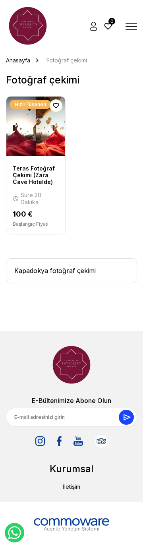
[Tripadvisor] (101, 441)
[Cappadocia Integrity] (28, 26)
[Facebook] (59, 441)
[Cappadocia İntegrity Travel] (71, 365)
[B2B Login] (94, 26)
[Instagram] (40, 441)
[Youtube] (78, 441)
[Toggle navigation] (131, 26)
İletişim (71, 486)
